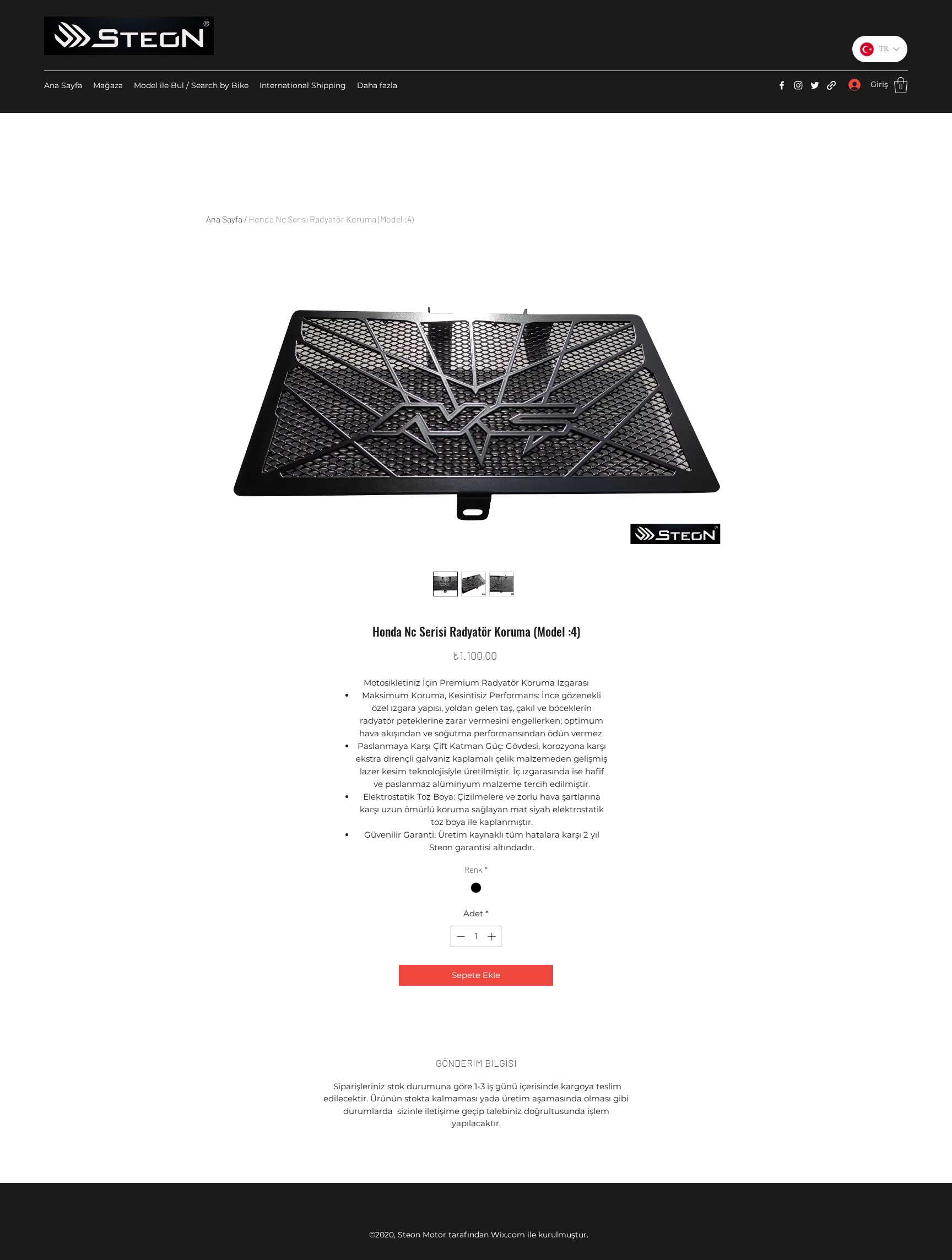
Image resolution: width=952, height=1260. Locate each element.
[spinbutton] (476, 936)
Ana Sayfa (224, 219)
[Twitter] (814, 85)
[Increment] (492, 936)
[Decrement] (459, 936)
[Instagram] (798, 85)
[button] (900, 85)
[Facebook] (781, 85)
